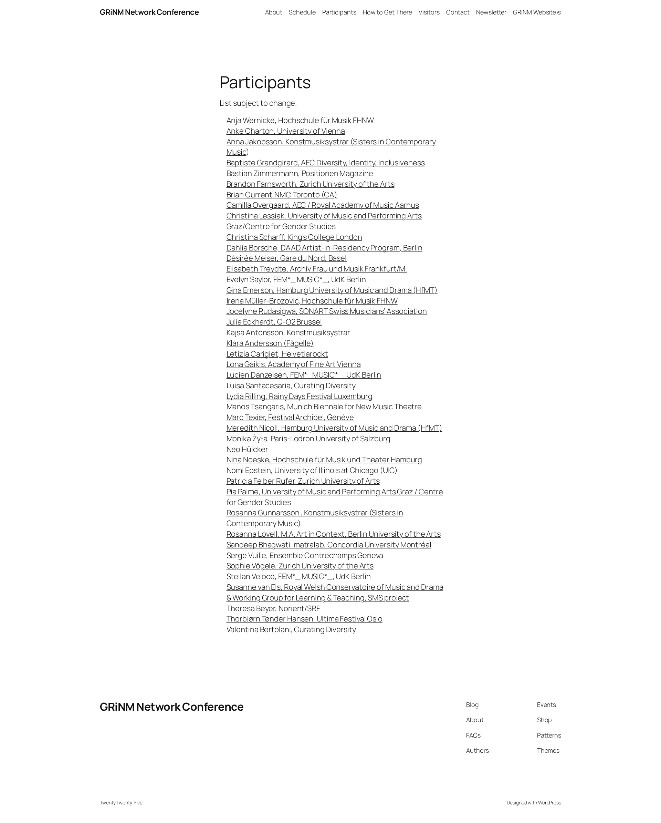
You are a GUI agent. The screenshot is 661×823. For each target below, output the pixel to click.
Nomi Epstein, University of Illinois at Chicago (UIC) (312, 470)
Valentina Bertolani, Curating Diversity (291, 629)
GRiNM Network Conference (149, 12)
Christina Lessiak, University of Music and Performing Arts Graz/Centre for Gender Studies (324, 221)
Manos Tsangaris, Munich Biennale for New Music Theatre (324, 406)
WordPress (549, 802)
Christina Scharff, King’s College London (294, 237)
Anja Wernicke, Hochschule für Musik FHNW (300, 120)
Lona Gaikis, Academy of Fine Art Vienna (294, 364)
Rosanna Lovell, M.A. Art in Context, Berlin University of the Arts (334, 534)
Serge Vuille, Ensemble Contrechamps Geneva (305, 555)
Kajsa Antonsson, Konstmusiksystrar (288, 332)
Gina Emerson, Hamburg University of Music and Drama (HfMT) (332, 290)
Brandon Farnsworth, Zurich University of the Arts (311, 184)
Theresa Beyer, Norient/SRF (273, 608)
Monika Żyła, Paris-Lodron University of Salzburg (308, 438)
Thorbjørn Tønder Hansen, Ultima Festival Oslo (305, 619)
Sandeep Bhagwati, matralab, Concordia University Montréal (329, 544)
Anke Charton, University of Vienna (286, 131)
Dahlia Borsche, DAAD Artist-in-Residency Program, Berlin (324, 248)
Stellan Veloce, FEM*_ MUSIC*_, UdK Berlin (299, 576)
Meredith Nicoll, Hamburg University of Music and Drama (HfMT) (334, 428)
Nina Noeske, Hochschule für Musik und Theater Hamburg (324, 459)
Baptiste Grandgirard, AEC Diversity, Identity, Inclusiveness (326, 162)
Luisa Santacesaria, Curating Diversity (291, 385)
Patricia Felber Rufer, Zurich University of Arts (303, 481)
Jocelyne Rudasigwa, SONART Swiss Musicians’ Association (327, 311)
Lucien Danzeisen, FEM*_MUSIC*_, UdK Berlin (304, 375)
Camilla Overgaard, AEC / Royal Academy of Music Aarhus (323, 205)
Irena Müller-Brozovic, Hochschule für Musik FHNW (312, 301)
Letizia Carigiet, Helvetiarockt (277, 354)
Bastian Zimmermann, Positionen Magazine (300, 173)
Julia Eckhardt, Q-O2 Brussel (274, 322)
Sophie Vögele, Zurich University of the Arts (300, 565)
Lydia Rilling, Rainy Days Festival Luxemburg (300, 396)
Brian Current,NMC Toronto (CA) (282, 194)
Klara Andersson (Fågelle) (270, 343)
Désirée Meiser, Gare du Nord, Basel (287, 258)
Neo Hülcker (247, 449)
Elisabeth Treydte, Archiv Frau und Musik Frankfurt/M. (317, 269)
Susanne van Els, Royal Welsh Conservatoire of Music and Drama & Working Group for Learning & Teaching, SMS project (335, 592)
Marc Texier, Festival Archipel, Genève (290, 417)
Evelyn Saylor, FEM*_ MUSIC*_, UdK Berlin (296, 279)
